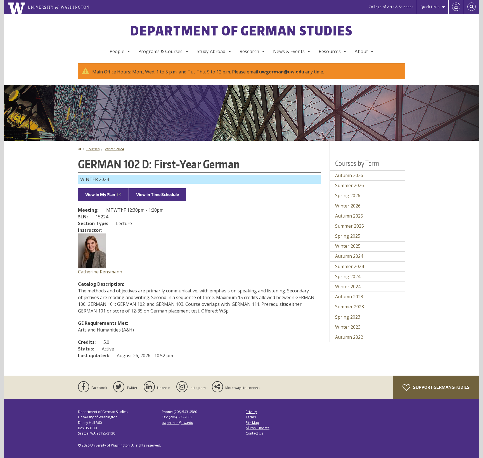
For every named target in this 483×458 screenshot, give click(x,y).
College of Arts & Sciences (391, 6)
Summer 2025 (349, 226)
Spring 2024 (347, 276)
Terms (251, 417)
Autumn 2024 (349, 256)
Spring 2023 (347, 317)
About (361, 51)
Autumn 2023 (349, 297)
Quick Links (430, 6)
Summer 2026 (349, 185)
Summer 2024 (349, 266)
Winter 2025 (348, 246)
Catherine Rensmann (100, 272)
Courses (93, 149)
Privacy (251, 411)
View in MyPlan (100, 194)
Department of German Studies (241, 30)
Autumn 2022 (349, 337)
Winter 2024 (114, 149)
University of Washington (110, 445)
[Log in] (456, 7)
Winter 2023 (348, 327)
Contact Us (254, 433)
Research (249, 51)
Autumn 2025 (349, 216)
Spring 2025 (347, 236)
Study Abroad (211, 51)
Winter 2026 (348, 206)
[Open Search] (471, 7)
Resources (330, 51)
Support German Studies (441, 387)
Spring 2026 (347, 195)
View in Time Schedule (157, 194)
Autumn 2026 (349, 175)
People (117, 51)
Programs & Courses (160, 51)
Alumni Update (257, 428)
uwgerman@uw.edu (281, 72)
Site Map (252, 422)
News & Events (289, 51)
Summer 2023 (349, 307)
